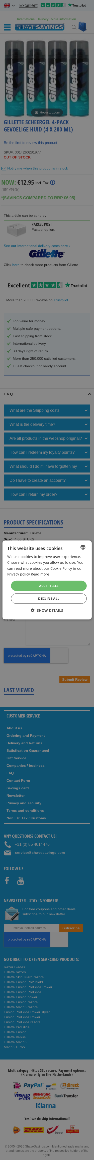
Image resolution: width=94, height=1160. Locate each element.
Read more (40, 574)
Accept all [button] (49, 586)
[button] (47, 610)
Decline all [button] (48, 598)
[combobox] (82, 547)
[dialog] (46, 580)
